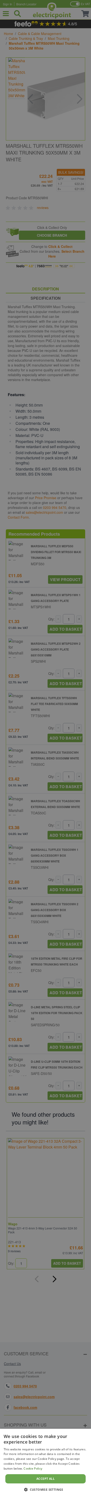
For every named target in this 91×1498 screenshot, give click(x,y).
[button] (45, 1489)
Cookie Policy (33, 1468)
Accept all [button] (45, 1479)
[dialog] (45, 1463)
